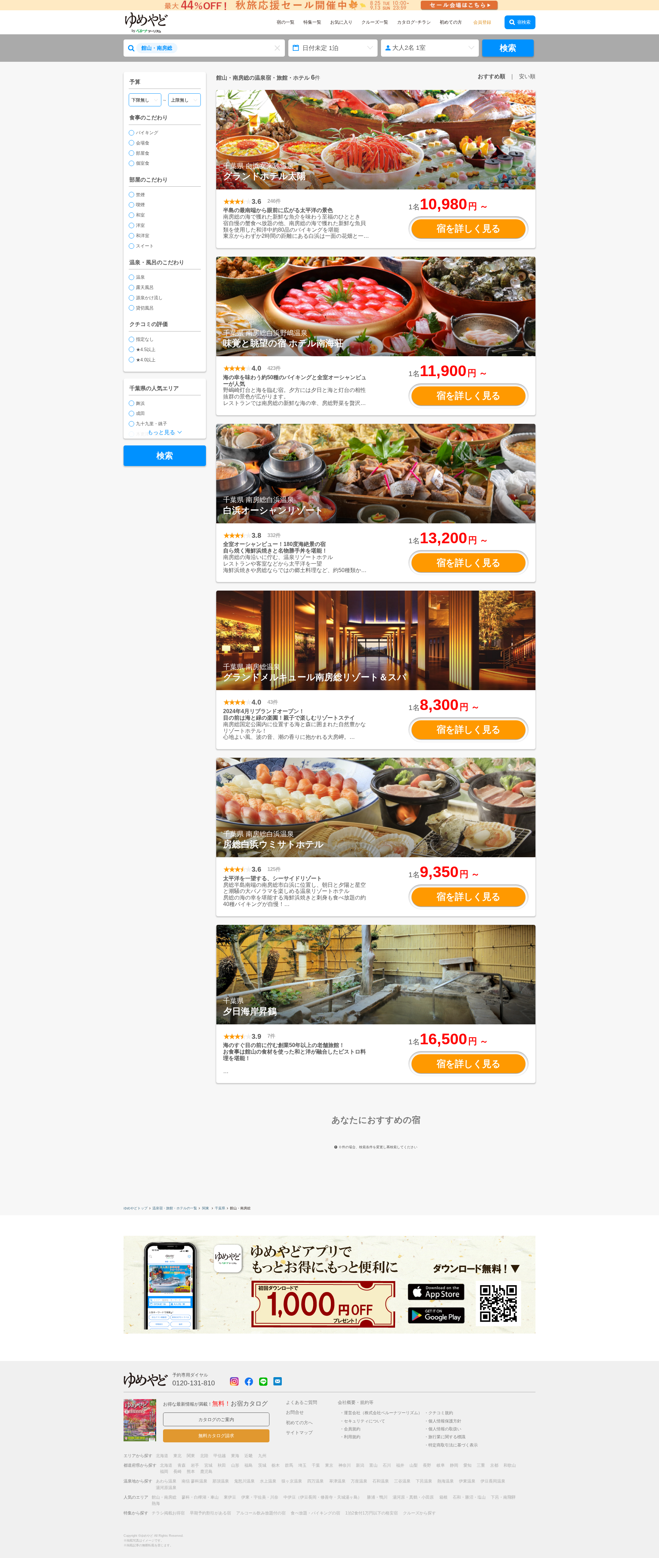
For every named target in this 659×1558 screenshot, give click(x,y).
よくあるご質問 (301, 1402)
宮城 (208, 1465)
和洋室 (142, 235)
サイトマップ (299, 1432)
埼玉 (302, 1465)
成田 (140, 413)
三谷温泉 (402, 1481)
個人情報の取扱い (444, 1429)
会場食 (142, 143)
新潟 (360, 1465)
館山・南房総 (164, 1497)
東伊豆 (230, 1497)
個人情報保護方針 (444, 1421)
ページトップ (633, 1535)
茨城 (262, 1465)
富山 (373, 1465)
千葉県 (220, 1208)
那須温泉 (220, 1481)
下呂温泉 (424, 1481)
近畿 (248, 1455)
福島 (248, 1465)
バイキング (147, 132)
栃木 (275, 1465)
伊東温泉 (467, 1481)
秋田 (222, 1465)
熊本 (191, 1471)
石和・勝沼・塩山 (469, 1497)
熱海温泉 (445, 1481)
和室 (140, 215)
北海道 (162, 1455)
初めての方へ (299, 1422)
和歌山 (510, 1465)
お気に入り (341, 22)
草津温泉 (337, 1481)
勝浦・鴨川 (377, 1497)
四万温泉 (315, 1481)
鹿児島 (206, 1471)
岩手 (195, 1465)
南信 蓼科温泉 (194, 1481)
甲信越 (219, 1455)
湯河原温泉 (166, 1487)
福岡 (164, 1471)
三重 (481, 1465)
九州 (262, 1455)
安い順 (527, 76)
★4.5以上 (145, 349)
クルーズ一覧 (374, 22)
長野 (427, 1465)
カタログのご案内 (216, 1419)
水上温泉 (268, 1481)
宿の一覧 (285, 22)
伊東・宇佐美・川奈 (259, 1497)
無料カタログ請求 (216, 1435)
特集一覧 (312, 22)
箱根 (443, 1497)
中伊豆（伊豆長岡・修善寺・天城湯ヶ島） (323, 1497)
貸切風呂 (145, 308)
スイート (145, 245)
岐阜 (441, 1465)
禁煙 (140, 194)
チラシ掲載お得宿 (168, 1513)
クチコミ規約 (440, 1412)
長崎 (177, 1471)
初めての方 (451, 22)
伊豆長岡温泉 (493, 1481)
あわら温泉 (166, 1481)
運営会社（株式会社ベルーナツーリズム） (383, 1412)
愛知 (467, 1465)
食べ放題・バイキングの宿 (315, 1513)
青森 (181, 1465)
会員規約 (352, 1429)
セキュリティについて (364, 1421)
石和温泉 (380, 1481)
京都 (494, 1465)
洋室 (140, 225)
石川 (387, 1465)
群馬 (289, 1465)
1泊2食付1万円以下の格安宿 (371, 1513)
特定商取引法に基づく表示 (453, 1445)
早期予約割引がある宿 (210, 1513)
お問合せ (295, 1412)
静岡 (454, 1465)
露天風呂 (145, 287)
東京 (329, 1465)
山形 (235, 1465)
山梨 (413, 1465)
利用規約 (352, 1436)
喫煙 (140, 204)
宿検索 (524, 22)
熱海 (156, 1503)
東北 (177, 1455)
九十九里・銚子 (151, 423)
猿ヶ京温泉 (291, 1481)
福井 (400, 1465)
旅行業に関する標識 (446, 1436)
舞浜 (140, 403)
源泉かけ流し (149, 297)
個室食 (142, 163)
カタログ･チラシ (414, 22)
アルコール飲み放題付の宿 (261, 1513)
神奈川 (344, 1465)
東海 (235, 1455)
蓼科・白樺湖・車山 (200, 1497)
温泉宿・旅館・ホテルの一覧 (174, 1208)
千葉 (316, 1465)
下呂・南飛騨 (503, 1497)
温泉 (140, 277)
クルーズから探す (419, 1513)
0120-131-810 (193, 1383)
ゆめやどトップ (136, 1208)
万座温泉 (359, 1481)
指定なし (145, 339)
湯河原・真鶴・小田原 (413, 1497)
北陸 (204, 1455)
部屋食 (142, 153)
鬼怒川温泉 (244, 1481)
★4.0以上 (145, 359)
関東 (206, 1208)
